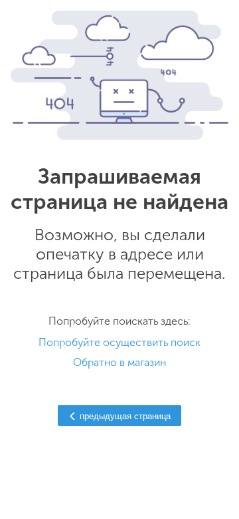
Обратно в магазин (119, 362)
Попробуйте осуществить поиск (119, 342)
